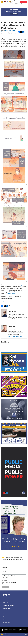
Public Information (6, 608)
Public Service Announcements (9, 611)
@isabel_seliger (11, 293)
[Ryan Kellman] (4, 313)
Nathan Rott (11, 326)
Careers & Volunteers (7, 622)
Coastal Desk (5, 580)
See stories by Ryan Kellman (15, 321)
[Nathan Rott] (4, 328)
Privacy (4, 613)
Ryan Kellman (8, 30)
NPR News (5, 301)
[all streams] (26, 634)
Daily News (5, 577)
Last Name (4, 571)
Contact (4, 619)
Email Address (5, 563)
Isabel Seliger (19, 285)
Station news (5, 584)
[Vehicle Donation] (14, 433)
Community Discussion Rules (8, 605)
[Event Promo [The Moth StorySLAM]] (14, 409)
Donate (24, 2)
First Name (4, 567)
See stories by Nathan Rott (15, 336)
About (4, 616)
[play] (2, 634)
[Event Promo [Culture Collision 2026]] (14, 386)
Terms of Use (5, 602)
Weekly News (5, 578)
